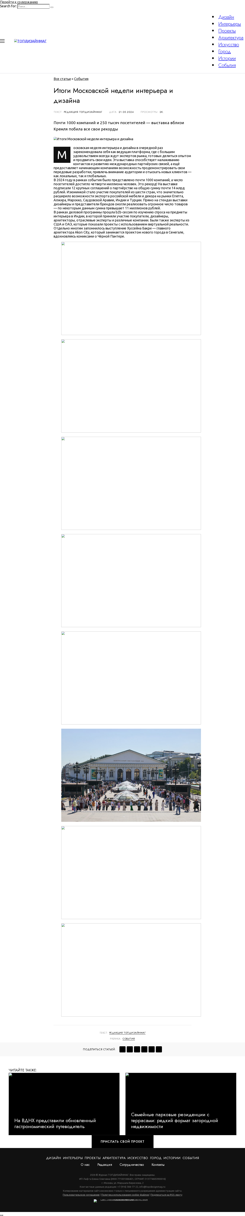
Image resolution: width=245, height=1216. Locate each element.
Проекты (227, 30)
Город (224, 51)
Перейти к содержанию (19, 2)
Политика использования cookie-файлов (125, 1194)
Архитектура (230, 37)
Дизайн (226, 16)
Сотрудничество (132, 1164)
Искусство (228, 44)
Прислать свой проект (123, 1141)
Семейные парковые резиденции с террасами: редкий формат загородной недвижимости (174, 1121)
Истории (227, 58)
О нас (85, 1164)
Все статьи (62, 79)
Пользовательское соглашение (81, 1194)
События (227, 65)
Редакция (104, 1164)
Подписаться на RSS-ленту (166, 1194)
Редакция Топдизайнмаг (127, 1033)
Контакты (158, 1164)
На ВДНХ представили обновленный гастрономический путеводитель (55, 1123)
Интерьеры (229, 23)
